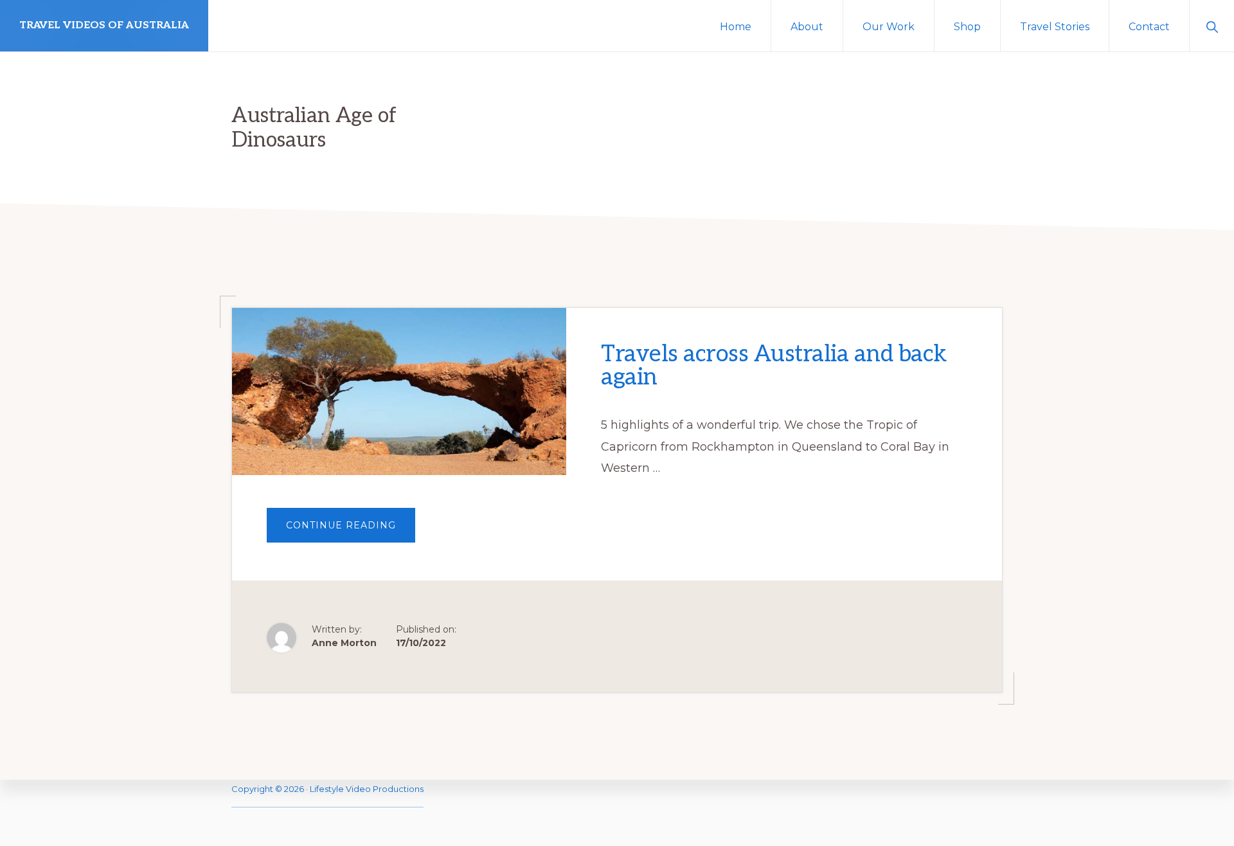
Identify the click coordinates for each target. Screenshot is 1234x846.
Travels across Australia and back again (774, 366)
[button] (1212, 25)
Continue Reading (350, 531)
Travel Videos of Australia (104, 25)
